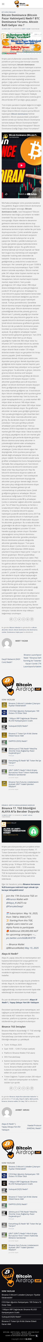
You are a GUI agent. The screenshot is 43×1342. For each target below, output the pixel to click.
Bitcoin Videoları (9, 12)
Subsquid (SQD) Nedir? (18, 726)
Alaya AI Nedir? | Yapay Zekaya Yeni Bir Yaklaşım (11, 1127)
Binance (5, 805)
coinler (4, 632)
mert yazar (26, 29)
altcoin (34, 627)
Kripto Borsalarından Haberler (22, 805)
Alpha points (34, 1099)
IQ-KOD (28, 1339)
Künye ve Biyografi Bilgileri (17, 1335)
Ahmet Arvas (27, 815)
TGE (26, 1101)
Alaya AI (21, 1099)
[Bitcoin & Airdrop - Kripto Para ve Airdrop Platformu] (21, 4)
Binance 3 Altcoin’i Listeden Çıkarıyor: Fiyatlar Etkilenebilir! (24, 704)
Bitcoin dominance (19, 114)
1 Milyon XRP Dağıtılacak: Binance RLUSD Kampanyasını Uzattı (23, 719)
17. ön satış (15, 1099)
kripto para (19, 632)
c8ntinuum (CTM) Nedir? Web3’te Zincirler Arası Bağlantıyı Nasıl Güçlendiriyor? (23, 751)
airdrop (24, 1332)
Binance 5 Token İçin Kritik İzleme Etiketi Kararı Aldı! (23, 735)
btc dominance (32, 630)
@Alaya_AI (11, 902)
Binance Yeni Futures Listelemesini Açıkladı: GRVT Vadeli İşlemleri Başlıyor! (23, 784)
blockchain (26, 1334)
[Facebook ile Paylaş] (15, 619)
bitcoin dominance (20, 630)
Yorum (11, 755)
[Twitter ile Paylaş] (19, 619)
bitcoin (11, 630)
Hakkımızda (33, 1335)
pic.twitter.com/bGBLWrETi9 (20, 937)
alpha (27, 1099)
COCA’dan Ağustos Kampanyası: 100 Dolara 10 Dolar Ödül (24, 712)
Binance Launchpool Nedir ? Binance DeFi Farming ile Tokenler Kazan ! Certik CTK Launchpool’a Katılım (32, 661)
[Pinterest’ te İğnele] (28, 619)
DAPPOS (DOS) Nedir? (18, 741)
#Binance (11, 899)
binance (4, 1101)
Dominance (11, 632)
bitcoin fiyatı (33, 1332)
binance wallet (13, 1101)
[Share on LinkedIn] (32, 619)
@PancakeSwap (14, 906)
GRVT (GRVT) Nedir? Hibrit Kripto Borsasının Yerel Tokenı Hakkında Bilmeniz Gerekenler (23, 772)
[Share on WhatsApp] (11, 619)
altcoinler (5, 630)
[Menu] (3, 4)
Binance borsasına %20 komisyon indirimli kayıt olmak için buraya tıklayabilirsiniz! (21, 887)
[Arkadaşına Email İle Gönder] (23, 619)
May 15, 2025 (31, 947)
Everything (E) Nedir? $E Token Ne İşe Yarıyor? (25, 762)
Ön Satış (21, 1101)
